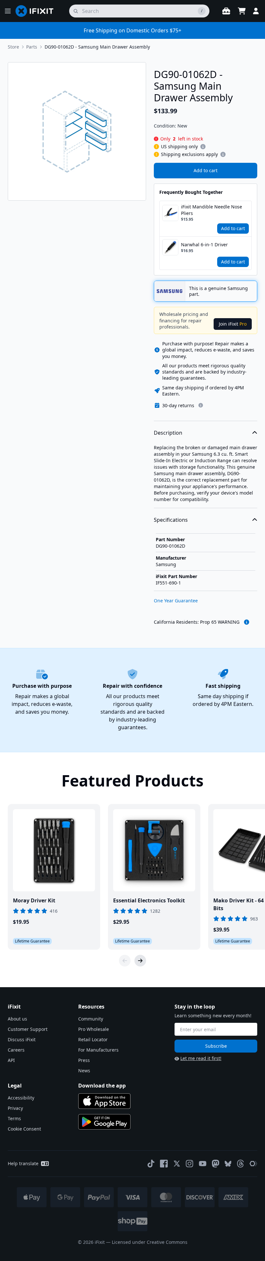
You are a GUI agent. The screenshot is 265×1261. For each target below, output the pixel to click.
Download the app (102, 1085)
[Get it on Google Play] (104, 1122)
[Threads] (240, 1163)
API (11, 1060)
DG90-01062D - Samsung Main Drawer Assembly (97, 47)
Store (13, 47)
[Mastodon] (215, 1163)
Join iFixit (233, 324)
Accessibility (21, 1098)
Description (168, 432)
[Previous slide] (125, 960)
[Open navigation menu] (7, 11)
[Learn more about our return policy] (201, 405)
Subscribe (216, 1046)
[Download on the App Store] (104, 1101)
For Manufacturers (98, 1050)
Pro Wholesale (93, 1029)
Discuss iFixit (22, 1039)
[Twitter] (177, 1163)
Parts (31, 47)
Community (90, 1019)
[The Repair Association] (253, 1163)
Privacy (15, 1108)
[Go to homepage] (37, 11)
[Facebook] (164, 1163)
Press (84, 1060)
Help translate (23, 1163)
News (84, 1070)
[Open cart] (241, 11)
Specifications (171, 519)
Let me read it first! (200, 1058)
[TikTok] (151, 1163)
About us (17, 1019)
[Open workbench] (226, 11)
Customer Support (28, 1029)
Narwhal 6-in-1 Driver (204, 244)
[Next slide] (140, 960)
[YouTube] (203, 1163)
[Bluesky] (228, 1163)
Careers (16, 1050)
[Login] (256, 11)
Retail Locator (93, 1039)
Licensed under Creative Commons (149, 1242)
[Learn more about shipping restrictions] (203, 146)
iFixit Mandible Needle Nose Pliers (211, 210)
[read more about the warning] (246, 622)
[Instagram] (190, 1163)
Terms (14, 1118)
